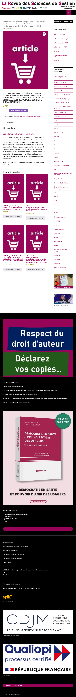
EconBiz (56, 153)
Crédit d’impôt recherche (61, 61)
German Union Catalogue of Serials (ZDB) (63, 174)
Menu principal (73, 12)
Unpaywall (57, 233)
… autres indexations (60, 267)
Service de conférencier (14, 685)
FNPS (4, 572)
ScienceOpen (58, 241)
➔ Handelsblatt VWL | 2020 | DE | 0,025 (62, 107)
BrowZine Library (59, 125)
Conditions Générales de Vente (12, 558)
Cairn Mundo (58, 137)
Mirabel (56, 209)
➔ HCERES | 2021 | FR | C (61, 103)
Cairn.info (57, 129)
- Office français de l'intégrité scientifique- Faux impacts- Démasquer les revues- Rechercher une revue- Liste (15, 518)
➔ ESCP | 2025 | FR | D (60, 87)
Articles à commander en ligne (18, 22)
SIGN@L (56, 245)
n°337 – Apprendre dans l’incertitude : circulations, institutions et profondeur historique (30, 390)
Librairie (56, 51)
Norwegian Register (60, 217)
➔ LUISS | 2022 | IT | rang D (62, 99)
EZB (55, 169)
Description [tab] (10, 122)
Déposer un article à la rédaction (60, 56)
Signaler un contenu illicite (11, 550)
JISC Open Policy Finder (61, 183)
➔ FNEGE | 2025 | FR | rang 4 (62, 91)
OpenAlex (57, 225)
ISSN (55, 193)
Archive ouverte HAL (60, 112)
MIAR (55, 201)
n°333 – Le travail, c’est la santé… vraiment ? (16, 403)
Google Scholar (58, 179)
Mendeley (57, 205)
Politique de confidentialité (11, 584)
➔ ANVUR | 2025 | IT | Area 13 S (63, 77)
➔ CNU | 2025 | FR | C (60, 82)
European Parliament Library (62, 165)
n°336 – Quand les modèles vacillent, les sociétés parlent (20, 394)
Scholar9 (56, 237)
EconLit (56, 157)
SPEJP (5, 574)
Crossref (56, 145)
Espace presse (7, 562)
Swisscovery (57, 255)
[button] (44, 34)
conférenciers (11, 529)
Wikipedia (57, 259)
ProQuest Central (59, 229)
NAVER (56, 213)
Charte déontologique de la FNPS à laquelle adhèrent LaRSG (21, 588)
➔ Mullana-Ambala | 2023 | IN (63, 95)
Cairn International (59, 133)
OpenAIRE (57, 221)
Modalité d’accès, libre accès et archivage (15, 546)
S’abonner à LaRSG (59, 35)
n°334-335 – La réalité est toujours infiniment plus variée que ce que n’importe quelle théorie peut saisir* (35, 398)
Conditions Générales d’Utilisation (13, 554)
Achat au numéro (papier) (61, 39)
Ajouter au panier (18, 110)
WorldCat (57, 263)
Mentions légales (8, 542)
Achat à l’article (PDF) (60, 47)
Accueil (5, 22)
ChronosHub (58, 141)
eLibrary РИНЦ (58, 161)
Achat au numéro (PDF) (61, 43)
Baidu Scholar (58, 116)
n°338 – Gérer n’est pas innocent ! (13, 386)
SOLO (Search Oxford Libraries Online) (63, 250)
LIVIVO (56, 197)
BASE (55, 121)
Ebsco (55, 149)
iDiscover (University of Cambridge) (61, 188)
